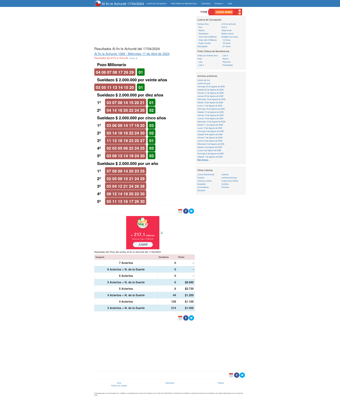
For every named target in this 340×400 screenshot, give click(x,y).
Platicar (221, 383)
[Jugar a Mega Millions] (142, 231)
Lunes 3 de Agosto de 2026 (209, 150)
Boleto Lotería (227, 33)
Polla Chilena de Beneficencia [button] (183, 3)
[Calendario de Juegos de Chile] (180, 210)
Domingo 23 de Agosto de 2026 (211, 86)
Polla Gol (226, 61)
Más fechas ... (203, 159)
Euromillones (203, 187)
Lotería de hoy (203, 80)
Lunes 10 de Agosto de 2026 (209, 128)
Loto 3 (200, 65)
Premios (132, 58)
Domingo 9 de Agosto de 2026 (210, 131)
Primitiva (225, 187)
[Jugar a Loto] (162, 231)
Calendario (206, 3)
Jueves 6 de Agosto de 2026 (209, 140)
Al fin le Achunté (229, 23)
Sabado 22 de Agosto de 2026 (210, 89)
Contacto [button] (218, 3)
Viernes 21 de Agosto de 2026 (210, 92)
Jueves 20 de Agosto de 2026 (210, 96)
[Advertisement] (144, 26)
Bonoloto (201, 190)
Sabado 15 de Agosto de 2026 (210, 112)
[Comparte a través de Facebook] (186, 210)
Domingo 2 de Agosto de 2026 (210, 153)
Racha (225, 58)
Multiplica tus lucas (230, 36)
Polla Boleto (227, 65)
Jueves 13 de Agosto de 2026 (210, 118)
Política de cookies (119, 385)
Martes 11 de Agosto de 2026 (210, 124)
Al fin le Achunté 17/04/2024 (123, 3)
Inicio (230, 3)
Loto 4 (225, 55)
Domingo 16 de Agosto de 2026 (211, 108)
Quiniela (225, 184)
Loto (199, 61)
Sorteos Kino (203, 23)
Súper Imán (227, 30)
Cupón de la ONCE (230, 180)
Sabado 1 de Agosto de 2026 (209, 156)
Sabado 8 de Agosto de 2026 (209, 134)
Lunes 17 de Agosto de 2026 (209, 105)
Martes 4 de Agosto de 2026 (209, 147)
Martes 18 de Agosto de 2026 (210, 102)
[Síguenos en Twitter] (191, 210)
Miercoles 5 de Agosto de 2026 (210, 143)
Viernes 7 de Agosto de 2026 (209, 137)
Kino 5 (224, 27)
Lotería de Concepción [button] (156, 3)
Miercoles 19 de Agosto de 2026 (211, 99)
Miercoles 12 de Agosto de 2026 (211, 121)
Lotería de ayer (204, 83)
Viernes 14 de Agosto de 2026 (210, 115)
